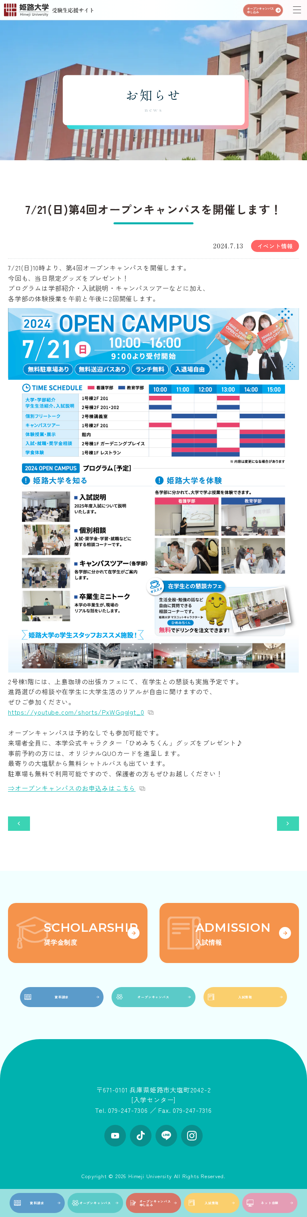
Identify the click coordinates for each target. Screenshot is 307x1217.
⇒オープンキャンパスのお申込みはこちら (72, 788)
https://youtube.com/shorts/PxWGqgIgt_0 (76, 712)
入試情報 (212, 1203)
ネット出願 (270, 1203)
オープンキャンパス (95, 1203)
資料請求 (37, 1203)
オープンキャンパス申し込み (155, 1203)
